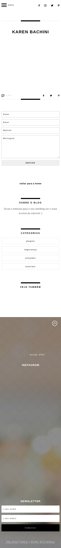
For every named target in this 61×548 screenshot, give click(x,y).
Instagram (45, 5)
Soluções (30, 258)
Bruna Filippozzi (20, 541)
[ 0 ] (9, 95)
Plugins (30, 241)
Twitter (52, 5)
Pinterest (59, 5)
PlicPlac (25, 543)
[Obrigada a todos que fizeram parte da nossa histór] (30, 460)
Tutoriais (30, 266)
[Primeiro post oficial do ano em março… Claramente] (30, 400)
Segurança (30, 249)
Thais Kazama (46, 541)
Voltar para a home (30, 183)
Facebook (39, 5)
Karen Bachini (30, 32)
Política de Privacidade (43, 543)
